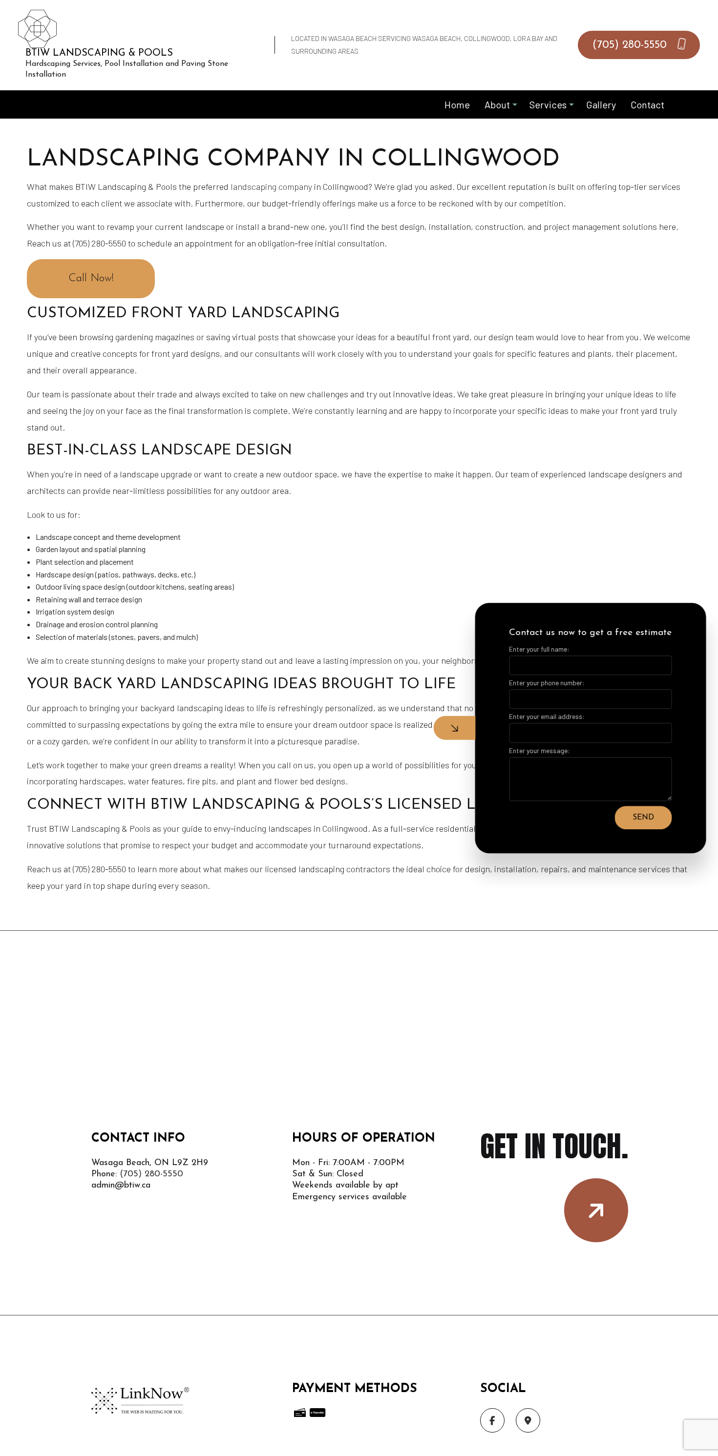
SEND (641, 817)
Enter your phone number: (545, 682)
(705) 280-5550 (631, 45)
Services (548, 104)
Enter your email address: (545, 716)
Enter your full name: (537, 649)
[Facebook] (492, 1420)
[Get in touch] (596, 1210)
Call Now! (91, 278)
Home (457, 104)
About (497, 104)
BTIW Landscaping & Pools (99, 53)
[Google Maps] (528, 1420)
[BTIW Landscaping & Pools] (37, 27)
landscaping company (271, 186)
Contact (647, 104)
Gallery (601, 104)
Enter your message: (537, 750)
